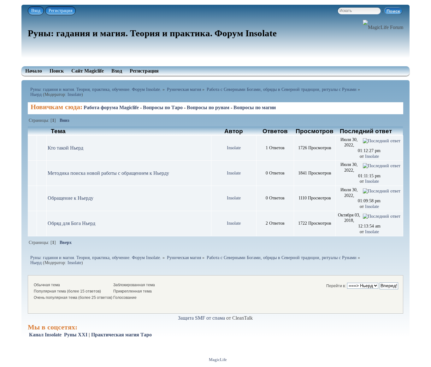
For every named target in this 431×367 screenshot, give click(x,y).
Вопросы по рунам (208, 107)
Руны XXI (75, 334)
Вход (35, 10)
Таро (146, 334)
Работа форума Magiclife (111, 107)
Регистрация (60, 10)
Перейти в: (336, 286)
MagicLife (218, 360)
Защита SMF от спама (201, 318)
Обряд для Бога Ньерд (71, 223)
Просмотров (315, 130)
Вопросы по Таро (163, 107)
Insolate (74, 94)
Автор (233, 130)
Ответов (275, 130)
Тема (58, 130)
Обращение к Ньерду (70, 198)
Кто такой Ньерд (65, 148)
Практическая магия (115, 334)
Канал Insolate (45, 334)
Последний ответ (366, 130)
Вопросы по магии (254, 107)
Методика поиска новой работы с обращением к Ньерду (108, 173)
